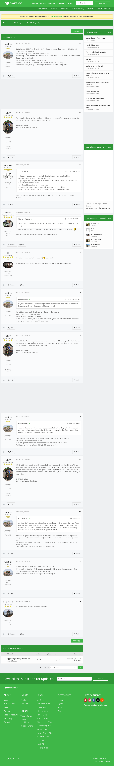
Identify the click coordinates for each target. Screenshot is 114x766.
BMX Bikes (41, 744)
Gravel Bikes (42, 729)
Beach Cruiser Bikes (45, 733)
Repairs (43, 3)
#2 (80, 112)
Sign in (105, 3)
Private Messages (104, 9)
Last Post (74, 661)
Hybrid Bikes (42, 715)
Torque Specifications (25, 720)
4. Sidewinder (96, 239)
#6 (80, 292)
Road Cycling (31, 23)
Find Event (24, 700)
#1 (80, 43)
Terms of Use (17, 759)
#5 (80, 252)
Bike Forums (7, 23)
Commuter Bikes (43, 718)
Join (99, 3)
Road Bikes (41, 707)
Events (35, 3)
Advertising (8, 718)
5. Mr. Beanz (95, 245)
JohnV (8, 113)
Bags (60, 711)
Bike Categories (19, 23)
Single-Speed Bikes (44, 722)
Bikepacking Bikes (44, 726)
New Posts (64, 9)
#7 (80, 335)
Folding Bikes (42, 748)
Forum (70, 3)
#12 (80, 601)
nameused (8, 601)
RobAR (8, 212)
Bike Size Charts (26, 726)
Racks (60, 707)
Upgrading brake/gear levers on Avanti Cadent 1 (18, 660)
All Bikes (40, 700)
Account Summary (78, 9)
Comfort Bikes (43, 737)
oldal (39, 660)
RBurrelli (8, 165)
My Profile (91, 9)
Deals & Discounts (11, 715)
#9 (80, 459)
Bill (8, 253)
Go (80, 667)
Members (54, 9)
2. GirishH (94, 229)
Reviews (51, 3)
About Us (7, 700)
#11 (80, 561)
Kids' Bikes (41, 740)
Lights (60, 704)
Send (100, 678)
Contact (7, 722)
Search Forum (43, 9)
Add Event (24, 704)
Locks (60, 700)
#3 (80, 164)
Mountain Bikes (43, 704)
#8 (80, 416)
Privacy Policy (8, 759)
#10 (80, 511)
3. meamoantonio (97, 234)
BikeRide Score (9, 704)
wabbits (8, 44)
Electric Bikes (42, 711)
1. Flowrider (95, 223)
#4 (80, 212)
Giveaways (61, 3)
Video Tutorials (26, 716)
